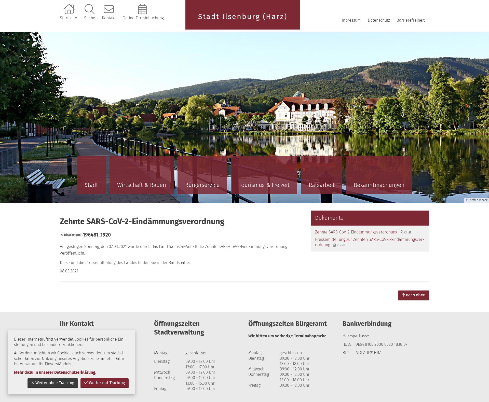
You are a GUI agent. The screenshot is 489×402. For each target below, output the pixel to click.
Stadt (91, 185)
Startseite (68, 18)
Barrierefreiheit (411, 20)
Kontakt (109, 18)
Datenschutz (379, 20)
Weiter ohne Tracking (54, 382)
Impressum (351, 20)
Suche (89, 18)
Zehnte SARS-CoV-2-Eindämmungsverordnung (356, 232)
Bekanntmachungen (379, 185)
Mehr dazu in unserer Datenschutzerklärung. (55, 372)
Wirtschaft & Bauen (141, 185)
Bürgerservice (202, 185)
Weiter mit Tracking (107, 382)
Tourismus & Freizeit (264, 185)
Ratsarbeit (322, 185)
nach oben (415, 295)
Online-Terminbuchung (143, 18)
